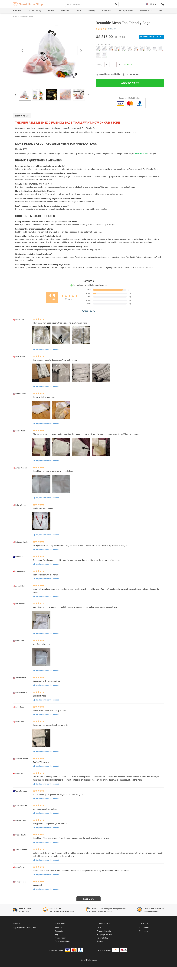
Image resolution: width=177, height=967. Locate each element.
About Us (58, 928)
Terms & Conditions (62, 941)
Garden (78, 11)
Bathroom (65, 11)
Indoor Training (145, 11)
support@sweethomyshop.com (24, 928)
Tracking (100, 941)
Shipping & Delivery (104, 934)
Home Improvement (125, 11)
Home (15, 17)
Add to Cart (130, 83)
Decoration (106, 11)
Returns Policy (102, 938)
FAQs (99, 928)
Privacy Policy (60, 938)
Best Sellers (17, 11)
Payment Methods (104, 931)
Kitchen (51, 11)
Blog (56, 934)
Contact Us (59, 931)
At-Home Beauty (35, 11)
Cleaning (91, 11)
